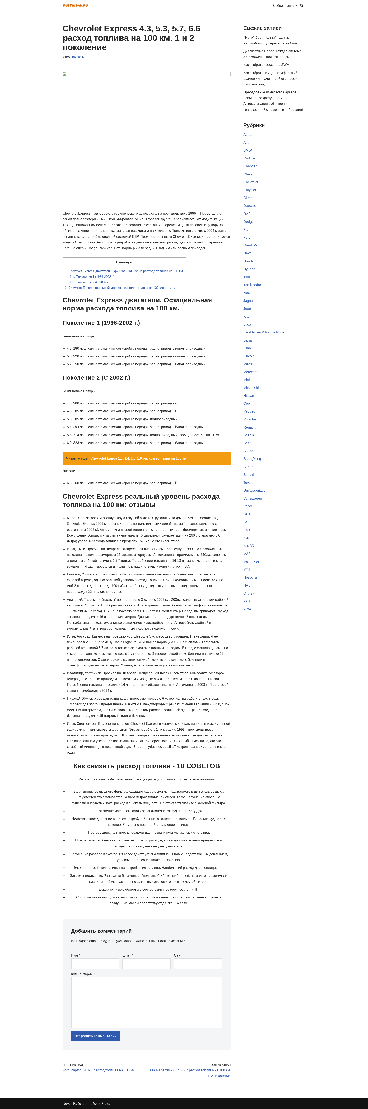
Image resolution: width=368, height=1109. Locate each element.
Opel (247, 403)
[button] (296, 5)
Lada (247, 324)
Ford (246, 237)
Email (127, 955)
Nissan (248, 395)
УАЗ (246, 601)
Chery (248, 174)
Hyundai (249, 269)
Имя (75, 955)
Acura (247, 135)
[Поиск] (301, 5)
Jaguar (248, 301)
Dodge (248, 222)
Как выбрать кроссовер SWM (266, 65)
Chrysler (249, 190)
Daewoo (249, 206)
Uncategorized (254, 490)
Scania (248, 435)
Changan (250, 166)
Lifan (247, 348)
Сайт (178, 955)
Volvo (247, 506)
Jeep (247, 308)
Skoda (248, 451)
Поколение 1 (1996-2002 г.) (92, 276)
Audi (246, 142)
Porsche (249, 419)
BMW (247, 150)
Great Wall (251, 245)
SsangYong (252, 459)
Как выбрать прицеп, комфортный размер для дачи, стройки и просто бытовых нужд (270, 78)
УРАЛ (247, 609)
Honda (248, 261)
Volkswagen (252, 498)
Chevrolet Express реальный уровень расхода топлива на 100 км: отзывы (120, 287)
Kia (246, 316)
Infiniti (247, 277)
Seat (246, 443)
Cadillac (249, 158)
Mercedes (250, 372)
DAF (246, 214)
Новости (250, 577)
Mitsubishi (251, 388)
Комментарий (83, 974)
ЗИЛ (246, 538)
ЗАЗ (246, 530)
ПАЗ (246, 585)
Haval (247, 253)
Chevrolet (250, 182)
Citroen (248, 198)
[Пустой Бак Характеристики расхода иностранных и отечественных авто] (75, 5)
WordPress (101, 1103)
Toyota (248, 482)
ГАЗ (246, 522)
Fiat (246, 229)
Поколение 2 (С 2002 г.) (90, 282)
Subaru (248, 467)
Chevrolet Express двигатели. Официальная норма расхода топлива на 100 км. (124, 271)
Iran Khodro (252, 285)
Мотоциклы (252, 562)
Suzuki (248, 475)
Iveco (247, 293)
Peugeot (249, 411)
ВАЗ (246, 514)
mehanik (78, 56)
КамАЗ (248, 546)
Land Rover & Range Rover (264, 332)
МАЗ (247, 554)
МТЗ (246, 569)
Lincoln (248, 356)
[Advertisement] (274, 775)
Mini (246, 380)
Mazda (248, 364)
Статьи (248, 593)
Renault (249, 427)
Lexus (248, 340)
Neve (67, 1103)
